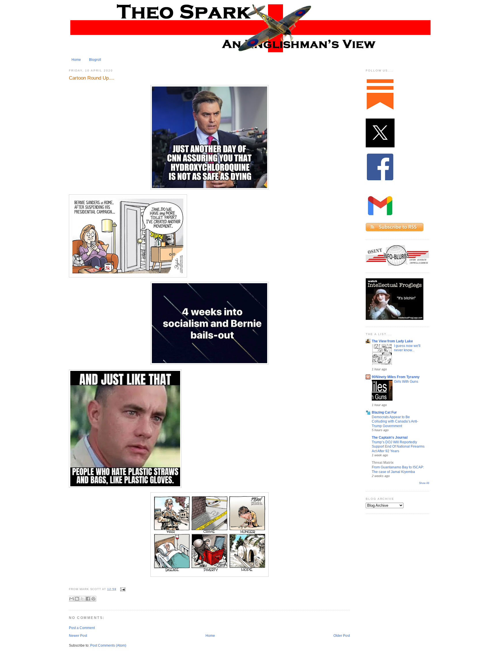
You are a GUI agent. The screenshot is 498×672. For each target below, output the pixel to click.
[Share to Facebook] (88, 599)
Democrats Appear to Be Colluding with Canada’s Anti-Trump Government (395, 421)
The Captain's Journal (390, 438)
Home (76, 60)
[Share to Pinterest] (93, 599)
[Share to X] (82, 599)
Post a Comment (82, 628)
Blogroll (95, 60)
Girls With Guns (406, 381)
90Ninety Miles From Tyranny (396, 377)
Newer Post (78, 636)
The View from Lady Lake (392, 341)
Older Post (341, 636)
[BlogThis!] (77, 599)
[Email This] (71, 599)
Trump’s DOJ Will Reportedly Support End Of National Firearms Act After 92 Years (398, 446)
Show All (424, 483)
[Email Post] (122, 589)
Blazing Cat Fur (384, 412)
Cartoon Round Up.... (91, 78)
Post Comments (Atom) (108, 645)
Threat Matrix (383, 463)
